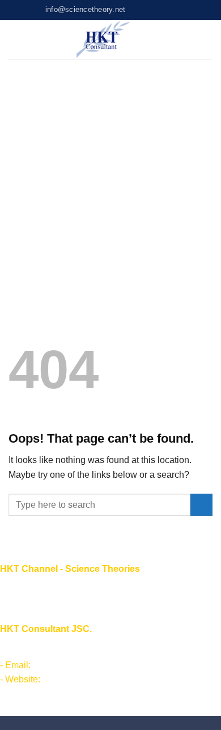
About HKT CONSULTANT (54, 602)
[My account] (190, 39)
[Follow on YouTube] (178, 10)
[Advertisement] (110, 175)
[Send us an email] (167, 10)
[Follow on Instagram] (145, 10)
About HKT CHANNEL (46, 588)
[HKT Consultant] (103, 40)
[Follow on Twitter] (156, 10)
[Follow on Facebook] (134, 10)
